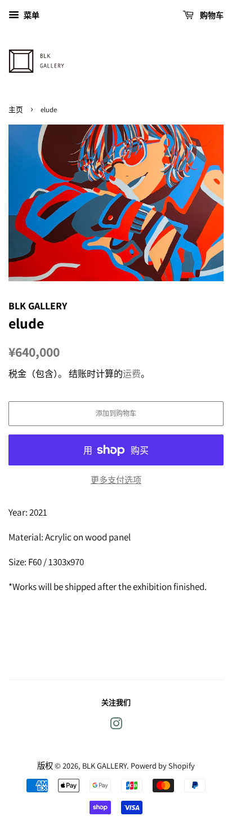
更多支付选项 (116, 479)
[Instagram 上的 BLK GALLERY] (116, 725)
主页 (15, 109)
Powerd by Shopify (163, 765)
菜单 (30, 15)
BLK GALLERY (104, 765)
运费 (132, 374)
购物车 (211, 15)
